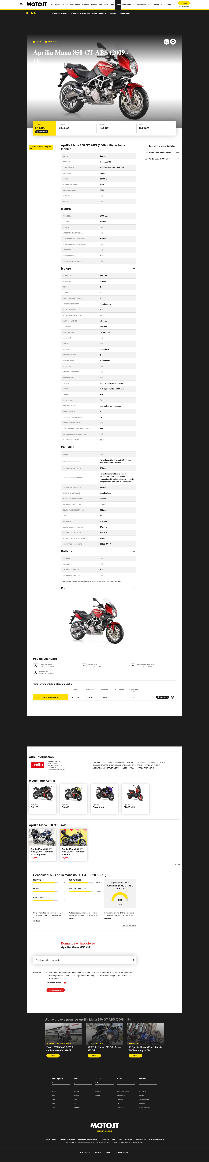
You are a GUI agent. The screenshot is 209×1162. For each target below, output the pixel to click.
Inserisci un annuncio (144, 1107)
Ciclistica (67, 447)
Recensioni (120, 1099)
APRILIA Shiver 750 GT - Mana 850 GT (104, 1048)
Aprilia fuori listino (146, 768)
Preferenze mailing (156, 1139)
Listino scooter (121, 1087)
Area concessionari (184, 6)
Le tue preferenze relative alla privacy (38, 1160)
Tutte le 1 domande (55, 990)
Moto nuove (142, 1083)
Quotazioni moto (121, 1095)
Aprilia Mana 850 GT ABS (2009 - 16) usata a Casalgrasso (42, 851)
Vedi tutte (177, 864)
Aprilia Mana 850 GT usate (160, 152)
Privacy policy (50, 1139)
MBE (96, 1087)
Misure (66, 208)
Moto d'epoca (142, 1091)
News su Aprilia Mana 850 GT (122, 765)
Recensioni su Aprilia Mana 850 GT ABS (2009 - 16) (69, 875)
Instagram (119, 762)
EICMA (97, 1083)
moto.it (98, 1153)
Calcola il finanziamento (159, 146)
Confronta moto (121, 1107)
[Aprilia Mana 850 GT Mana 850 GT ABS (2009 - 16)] (172, 697)
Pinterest (141, 762)
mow (108, 1153)
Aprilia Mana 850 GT (78, 945)
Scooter (112, 13)
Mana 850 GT (53, 41)
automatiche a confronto (60, 1043)
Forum (53, 1107)
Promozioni (142, 1103)
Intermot (97, 1095)
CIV (75, 1103)
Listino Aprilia (129, 768)
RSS (120, 1139)
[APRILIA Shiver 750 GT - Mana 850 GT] (104, 1034)
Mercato (142, 1078)
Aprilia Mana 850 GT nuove (160, 158)
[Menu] (21, 4)
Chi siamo (128, 1139)
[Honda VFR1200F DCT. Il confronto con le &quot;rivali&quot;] (63, 1034)
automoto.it (85, 1153)
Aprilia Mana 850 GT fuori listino (106, 768)
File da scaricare (45, 658)
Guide (53, 1095)
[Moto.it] (36, 4)
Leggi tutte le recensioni (129, 925)
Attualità (133, 1043)
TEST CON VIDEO (95, 1043)
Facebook (108, 762)
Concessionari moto (144, 1099)
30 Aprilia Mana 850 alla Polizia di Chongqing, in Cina (145, 1048)
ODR (113, 1139)
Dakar (75, 1099)
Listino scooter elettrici (123, 1091)
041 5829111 (52, 767)
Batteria (66, 551)
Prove (53, 1087)
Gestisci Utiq (141, 1139)
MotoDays (98, 1091)
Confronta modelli (99, 13)
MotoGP (76, 1087)
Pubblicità (105, 1139)
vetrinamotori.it (122, 1153)
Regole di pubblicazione (87, 1139)
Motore (66, 268)
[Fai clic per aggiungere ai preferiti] (173, 42)
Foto (64, 588)
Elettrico (54, 1091)
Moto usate (142, 1087)
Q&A (118, 1103)
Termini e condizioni (67, 1139)
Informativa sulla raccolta (10, 1160)
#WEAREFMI (77, 1107)
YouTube (97, 762)
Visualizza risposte (55, 982)
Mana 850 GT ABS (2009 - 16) (47, 697)
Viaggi (53, 1099)
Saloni (98, 1078)
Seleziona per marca (59, 13)
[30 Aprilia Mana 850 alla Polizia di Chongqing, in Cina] (145, 1034)
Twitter (130, 762)
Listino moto (120, 1083)
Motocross (76, 1095)
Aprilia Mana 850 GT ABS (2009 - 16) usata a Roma (73, 851)
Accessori (141, 1095)
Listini (119, 1078)
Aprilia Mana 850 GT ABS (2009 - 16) (41, 148)
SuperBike (76, 1091)
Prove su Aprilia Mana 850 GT (148, 765)
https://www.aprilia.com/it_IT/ (56, 769)
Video (53, 1103)
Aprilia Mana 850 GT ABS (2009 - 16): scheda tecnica (93, 147)
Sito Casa (153, 762)
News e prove (57, 1078)
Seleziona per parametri (80, 13)
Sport (76, 1078)
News (53, 1083)
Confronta (43, 131)
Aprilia (38, 41)
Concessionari (124, 13)
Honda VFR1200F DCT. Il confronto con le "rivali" (60, 1048)
